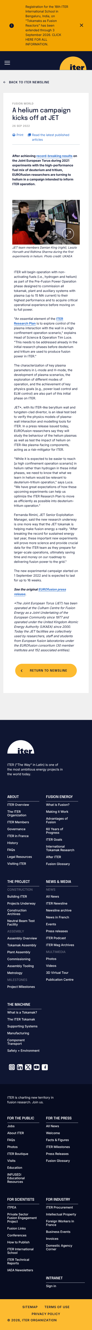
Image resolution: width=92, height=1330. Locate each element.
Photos (51, 959)
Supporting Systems (22, 1026)
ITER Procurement (59, 1207)
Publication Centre (59, 980)
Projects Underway (21, 903)
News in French (57, 917)
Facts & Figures (57, 1140)
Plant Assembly (18, 952)
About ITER (15, 1133)
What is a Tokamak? (22, 1012)
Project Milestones (21, 987)
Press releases (57, 931)
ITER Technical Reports (18, 1261)
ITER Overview (18, 805)
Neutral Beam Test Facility (21, 922)
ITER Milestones (58, 1147)
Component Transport (16, 1042)
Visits (11, 1161)
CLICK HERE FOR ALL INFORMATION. (43, 39)
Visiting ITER (16, 864)
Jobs (11, 1126)
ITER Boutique (17, 1154)
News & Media (58, 882)
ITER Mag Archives (60, 945)
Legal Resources (19, 857)
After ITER (53, 857)
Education (14, 1168)
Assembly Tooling (20, 966)
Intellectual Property (61, 1214)
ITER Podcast (56, 938)
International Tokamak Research (60, 848)
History (12, 843)
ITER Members (18, 822)
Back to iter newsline (28, 82)
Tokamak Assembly (21, 945)
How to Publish (18, 1242)
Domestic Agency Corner (59, 1247)
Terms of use (57, 1307)
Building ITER (17, 897)
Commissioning (18, 959)
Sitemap (30, 1307)
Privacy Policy (46, 1314)
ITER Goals (54, 840)
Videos (51, 966)
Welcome (53, 1133)
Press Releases (57, 1154)
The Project (18, 882)
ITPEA (11, 1207)
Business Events (58, 1232)
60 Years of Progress (54, 831)
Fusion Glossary (58, 864)
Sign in (51, 1286)
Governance (16, 829)
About (13, 797)
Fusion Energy (59, 797)
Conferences (17, 1235)
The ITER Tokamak (21, 1019)
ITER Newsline (56, 903)
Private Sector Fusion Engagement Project (22, 1218)
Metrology (15, 973)
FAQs (11, 850)
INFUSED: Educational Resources (16, 1178)
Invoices (52, 1239)
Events (51, 924)
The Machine (19, 1005)
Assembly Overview (22, 938)
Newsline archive (58, 910)
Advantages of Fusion (57, 820)
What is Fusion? (57, 805)
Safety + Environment (23, 1051)
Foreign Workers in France (60, 1223)
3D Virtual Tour (57, 973)
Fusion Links (16, 1228)
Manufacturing (18, 1033)
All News (52, 897)
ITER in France (18, 836)
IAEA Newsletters (20, 1270)
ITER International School (20, 1251)
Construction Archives (17, 912)
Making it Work (57, 812)
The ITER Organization (16, 813)
